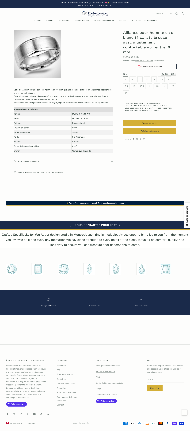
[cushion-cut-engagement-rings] (70, 269)
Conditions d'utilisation (106, 394)
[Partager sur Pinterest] (141, 139)
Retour (99, 389)
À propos (122, 20)
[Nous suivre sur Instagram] (21, 414)
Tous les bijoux (63, 20)
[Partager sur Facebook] (133, 139)
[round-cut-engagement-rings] (18, 269)
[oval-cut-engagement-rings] (123, 269)
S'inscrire (154, 388)
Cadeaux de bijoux (82, 20)
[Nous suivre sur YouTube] (34, 414)
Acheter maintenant (150, 131)
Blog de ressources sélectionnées (144, 20)
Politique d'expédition (105, 371)
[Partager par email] (144, 139)
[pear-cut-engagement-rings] (147, 269)
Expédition (61, 379)
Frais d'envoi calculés (144, 60)
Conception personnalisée (104, 20)
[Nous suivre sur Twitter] (14, 414)
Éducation (61, 388)
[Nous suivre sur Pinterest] (27, 414)
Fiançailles (37, 20)
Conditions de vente (66, 383)
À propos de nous (65, 374)
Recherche (61, 365)
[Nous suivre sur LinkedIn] (48, 414)
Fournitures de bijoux (66, 392)
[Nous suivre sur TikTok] (41, 414)
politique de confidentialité (108, 365)
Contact (60, 405)
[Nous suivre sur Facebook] (7, 414)
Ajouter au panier (150, 123)
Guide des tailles (168, 73)
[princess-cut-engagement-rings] (172, 269)
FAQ (58, 370)
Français (159, 13)
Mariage (49, 20)
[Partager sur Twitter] (137, 139)
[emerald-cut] (44, 269)
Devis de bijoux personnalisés (109, 383)
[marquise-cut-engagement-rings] (96, 269)
